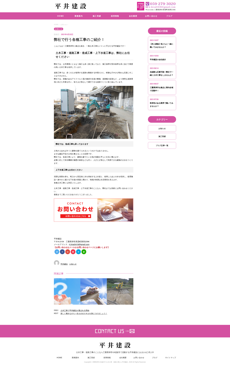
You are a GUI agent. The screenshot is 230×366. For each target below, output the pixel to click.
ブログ (169, 16)
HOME (60, 16)
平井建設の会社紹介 (158, 59)
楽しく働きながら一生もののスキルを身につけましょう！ (83, 313)
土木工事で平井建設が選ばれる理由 (74, 310)
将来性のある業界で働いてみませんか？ (161, 104)
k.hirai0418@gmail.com (79, 244)
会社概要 (133, 16)
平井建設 (64, 264)
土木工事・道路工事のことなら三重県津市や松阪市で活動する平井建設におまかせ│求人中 (115, 352)
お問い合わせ (151, 16)
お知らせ (73, 264)
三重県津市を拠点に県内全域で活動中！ (161, 89)
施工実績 (97, 16)
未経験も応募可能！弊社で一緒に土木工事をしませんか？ (161, 73)
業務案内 (79, 16)
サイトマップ (170, 357)
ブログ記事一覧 (162, 145)
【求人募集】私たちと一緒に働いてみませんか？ (161, 45)
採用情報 (115, 16)
